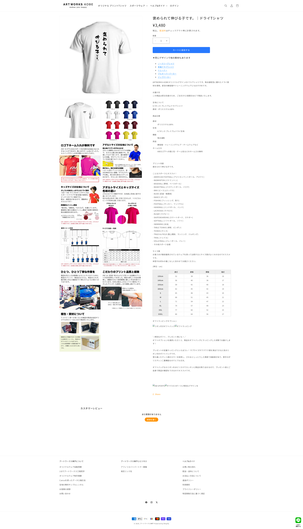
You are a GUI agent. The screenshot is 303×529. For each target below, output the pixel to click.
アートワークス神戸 (147, 523)
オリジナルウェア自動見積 (70, 467)
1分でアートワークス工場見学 (72, 471)
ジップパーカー (164, 77)
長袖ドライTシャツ (166, 67)
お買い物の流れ (189, 467)
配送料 (163, 30)
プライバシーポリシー (192, 489)
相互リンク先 (126, 471)
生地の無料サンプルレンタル (71, 484)
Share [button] (157, 394)
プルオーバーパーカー (167, 73)
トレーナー (162, 70)
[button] (138, 6)
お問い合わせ (65, 493)
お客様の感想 (65, 489)
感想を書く (151, 419)
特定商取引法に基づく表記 (194, 493)
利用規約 (186, 484)
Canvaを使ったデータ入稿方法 (72, 480)
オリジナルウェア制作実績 (70, 475)
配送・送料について (191, 471)
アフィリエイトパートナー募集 (134, 467)
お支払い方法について (192, 475)
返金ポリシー (188, 480)
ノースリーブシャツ (166, 63)
